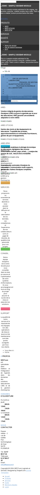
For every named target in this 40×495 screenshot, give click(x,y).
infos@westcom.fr (7, 465)
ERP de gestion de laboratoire (18, 79)
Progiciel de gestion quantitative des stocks (23, 83)
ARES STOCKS (10, 28)
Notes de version (10, 46)
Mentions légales (11, 485)
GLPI (6, 49)
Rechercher (6, 101)
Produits (5, 23)
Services (5, 34)
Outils (7, 483)
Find (3, 103)
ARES (6, 26)
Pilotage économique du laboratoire (22, 87)
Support (5, 42)
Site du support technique (13, 47)
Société (4, 38)
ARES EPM (8, 30)
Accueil (4, 19)
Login (7, 487)
